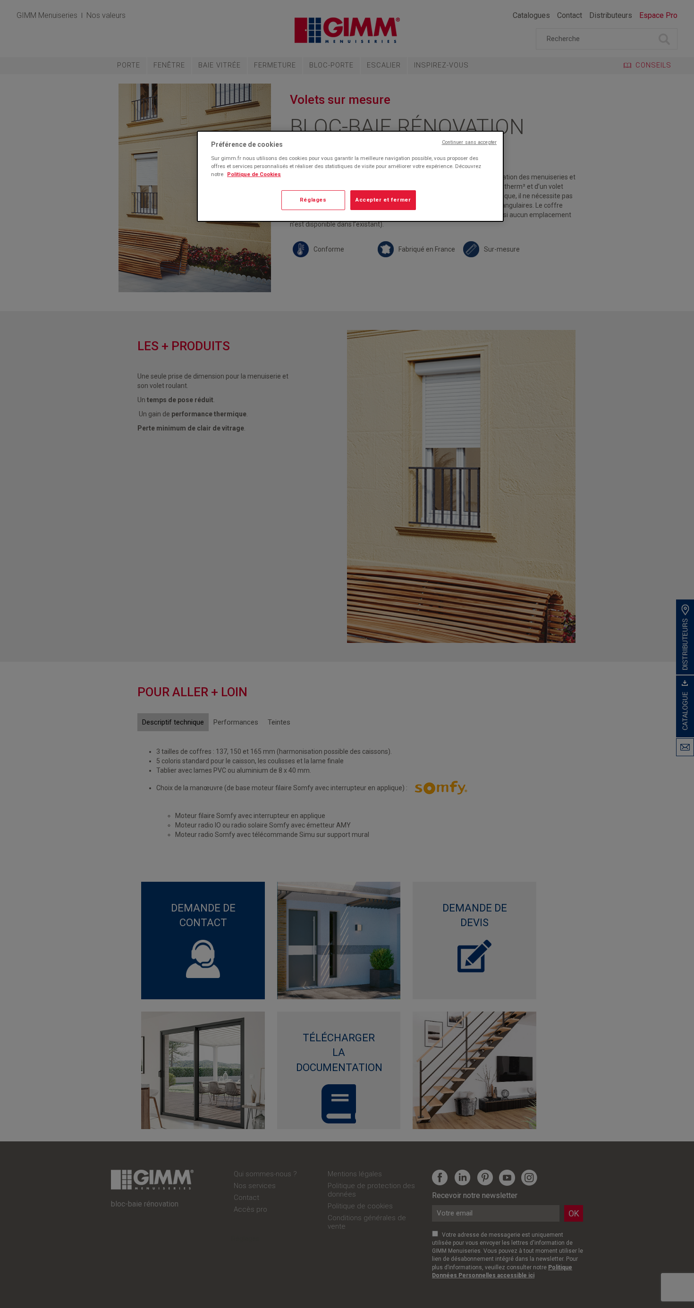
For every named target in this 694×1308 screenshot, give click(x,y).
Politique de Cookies (254, 174)
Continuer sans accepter (469, 142)
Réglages (313, 199)
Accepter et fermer (383, 199)
